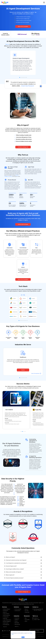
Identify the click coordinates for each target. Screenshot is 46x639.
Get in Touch (36, 630)
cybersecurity (14, 489)
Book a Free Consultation (23, 26)
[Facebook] (4, 631)
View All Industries (35, 373)
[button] (19, 77)
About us (26, 609)
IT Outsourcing (5, 616)
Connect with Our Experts (23, 224)
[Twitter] (7, 631)
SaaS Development (6, 615)
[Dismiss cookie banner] (34, 632)
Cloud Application (6, 624)
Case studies (27, 619)
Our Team (26, 610)
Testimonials (27, 612)
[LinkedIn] (2, 631)
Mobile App (5, 618)
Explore (23, 370)
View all (4, 626)
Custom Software (6, 613)
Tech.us (7, 44)
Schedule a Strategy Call (23, 147)
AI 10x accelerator (18, 609)
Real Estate (17, 622)
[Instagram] (9, 631)
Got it (23, 637)
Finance (16, 621)
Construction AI (17, 610)
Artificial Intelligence (6, 609)
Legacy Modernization (7, 619)
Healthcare (17, 619)
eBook (26, 621)
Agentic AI (5, 612)
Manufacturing (17, 624)
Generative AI (5, 610)
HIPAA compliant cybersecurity (18, 501)
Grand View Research (27, 86)
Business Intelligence (7, 621)
